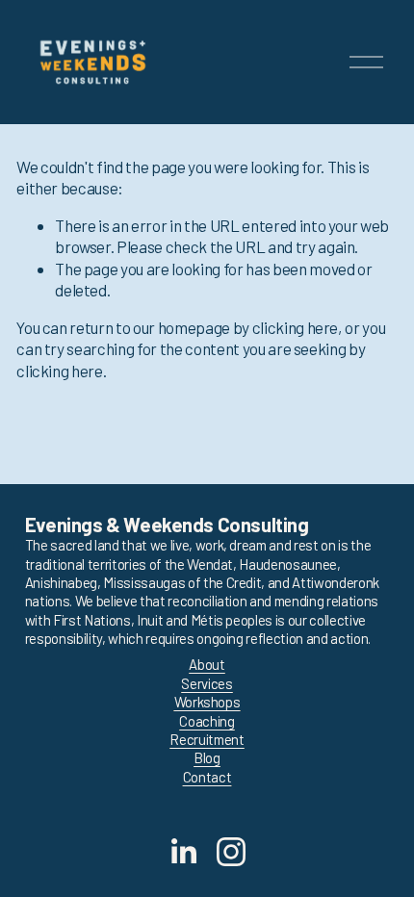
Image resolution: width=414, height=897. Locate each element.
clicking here (295, 327)
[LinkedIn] (183, 851)
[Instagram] (231, 851)
